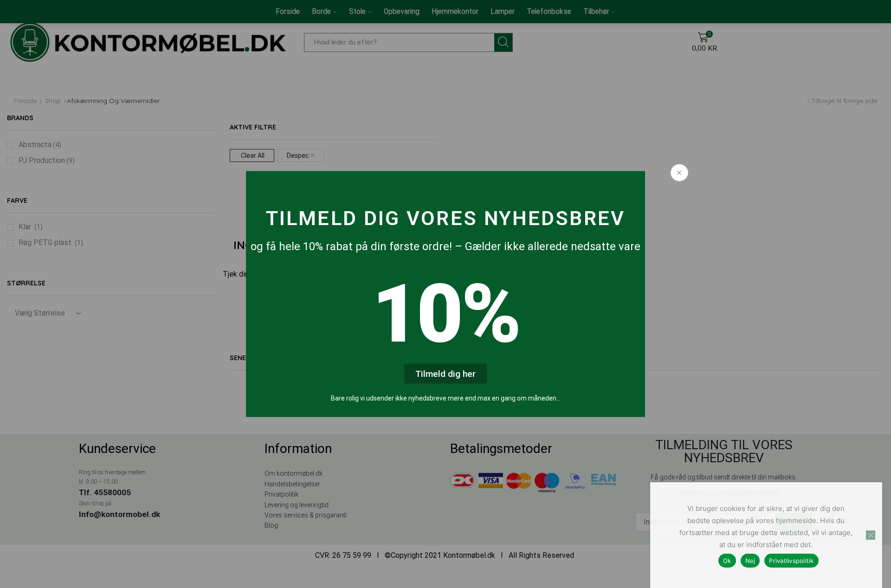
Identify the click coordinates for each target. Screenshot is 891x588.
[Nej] (870, 535)
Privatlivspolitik (791, 560)
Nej (750, 560)
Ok (727, 560)
